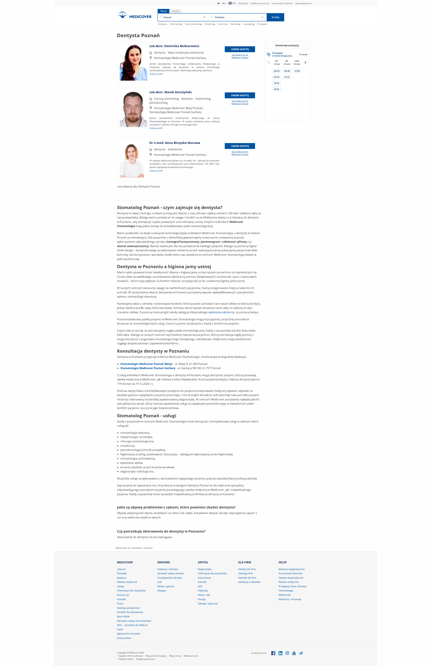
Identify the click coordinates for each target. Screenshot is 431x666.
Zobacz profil (155, 73)
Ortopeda (262, 24)
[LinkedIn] (280, 653)
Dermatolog (176, 24)
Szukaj (275, 17)
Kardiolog (236, 24)
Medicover (135, 14)
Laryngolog (249, 24)
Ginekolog (210, 24)
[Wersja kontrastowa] (219, 3)
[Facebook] (273, 653)
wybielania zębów (219, 312)
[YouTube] (294, 653)
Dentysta (162, 24)
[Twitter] (301, 653)
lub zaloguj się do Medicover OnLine (239, 56)
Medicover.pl (122, 548)
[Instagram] (287, 653)
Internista (223, 24)
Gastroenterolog (193, 24)
